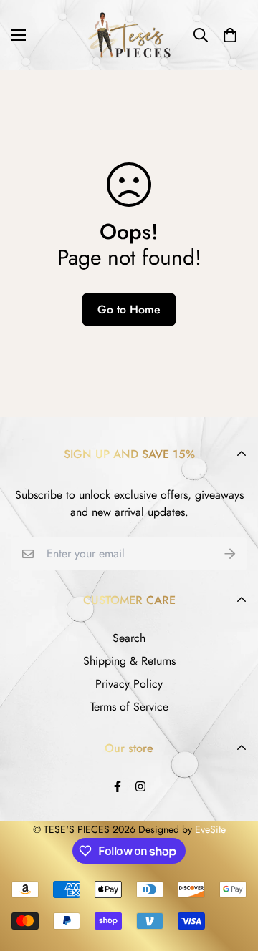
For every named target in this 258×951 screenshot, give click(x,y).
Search (129, 638)
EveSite (210, 829)
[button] (230, 35)
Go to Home (129, 309)
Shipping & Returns (129, 661)
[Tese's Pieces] (129, 35)
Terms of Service (129, 706)
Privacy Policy (129, 684)
